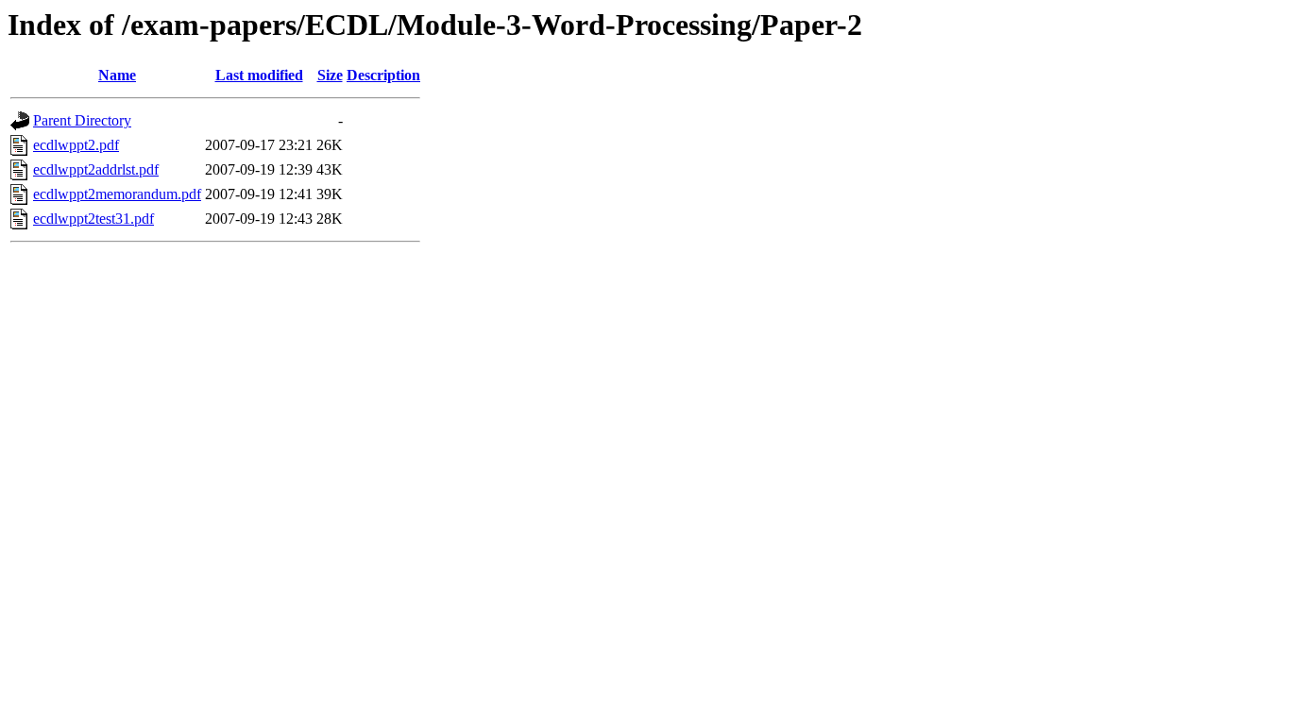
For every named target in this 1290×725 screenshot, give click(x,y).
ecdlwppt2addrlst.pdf (96, 169)
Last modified (259, 75)
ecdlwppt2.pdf (76, 145)
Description (383, 75)
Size (330, 75)
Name (117, 75)
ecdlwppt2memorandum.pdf (117, 194)
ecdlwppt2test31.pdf (93, 219)
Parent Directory (82, 120)
